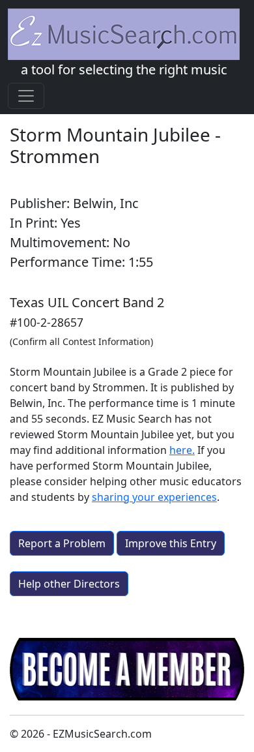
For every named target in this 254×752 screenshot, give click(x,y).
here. (182, 450)
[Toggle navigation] (26, 96)
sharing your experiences (154, 497)
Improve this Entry (170, 543)
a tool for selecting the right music (124, 69)
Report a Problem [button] (62, 543)
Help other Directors (69, 584)
